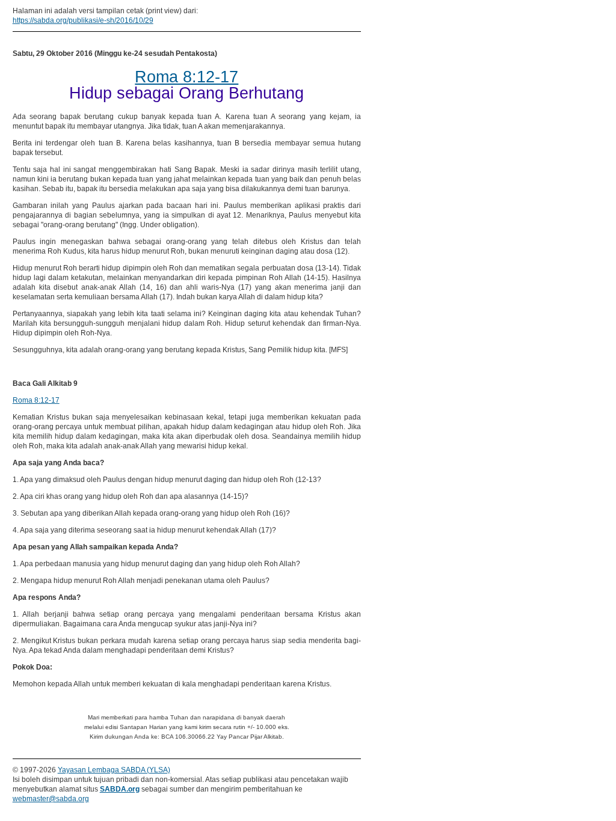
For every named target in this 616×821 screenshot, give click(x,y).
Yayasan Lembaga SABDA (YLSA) (114, 770)
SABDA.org (120, 789)
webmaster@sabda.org (51, 799)
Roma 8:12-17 (36, 400)
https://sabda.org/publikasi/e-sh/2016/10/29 (83, 20)
